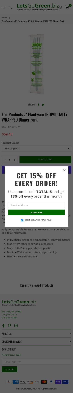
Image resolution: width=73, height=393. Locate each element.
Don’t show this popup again (38, 220)
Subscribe (36, 212)
